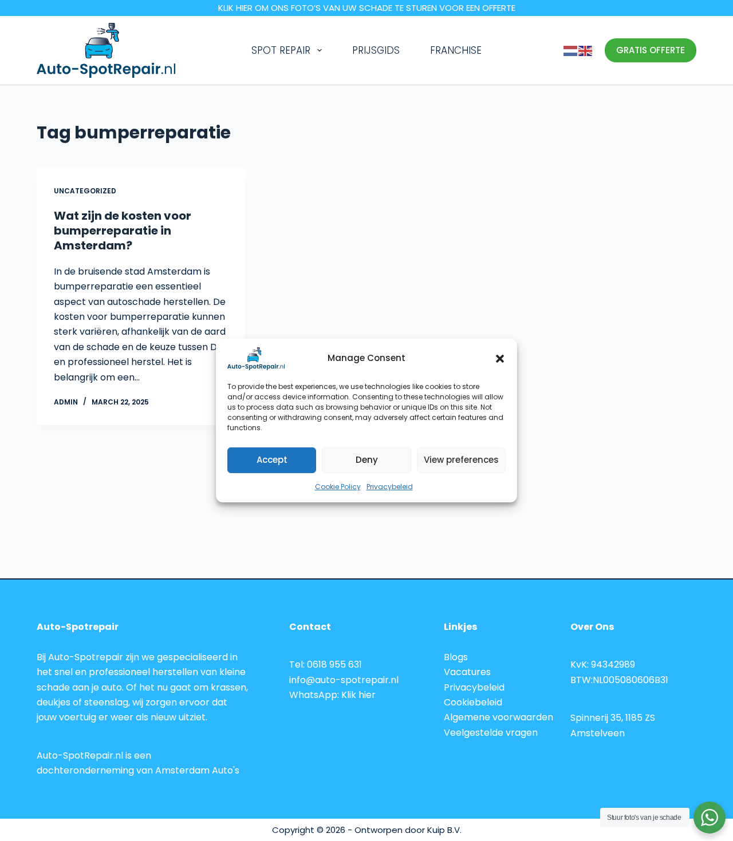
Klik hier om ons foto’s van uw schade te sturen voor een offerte (366, 8)
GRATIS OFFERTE (650, 50)
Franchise (456, 50)
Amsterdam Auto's (197, 770)
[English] (585, 50)
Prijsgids (376, 50)
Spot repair (280, 50)
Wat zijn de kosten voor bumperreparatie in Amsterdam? (122, 230)
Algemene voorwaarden (498, 717)
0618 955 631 (334, 664)
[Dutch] (570, 50)
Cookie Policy (338, 486)
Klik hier (358, 694)
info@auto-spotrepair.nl (344, 680)
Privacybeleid (389, 486)
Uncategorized (85, 191)
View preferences (461, 460)
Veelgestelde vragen (491, 732)
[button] (500, 358)
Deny (367, 460)
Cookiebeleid (473, 702)
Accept (272, 460)
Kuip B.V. (444, 830)
